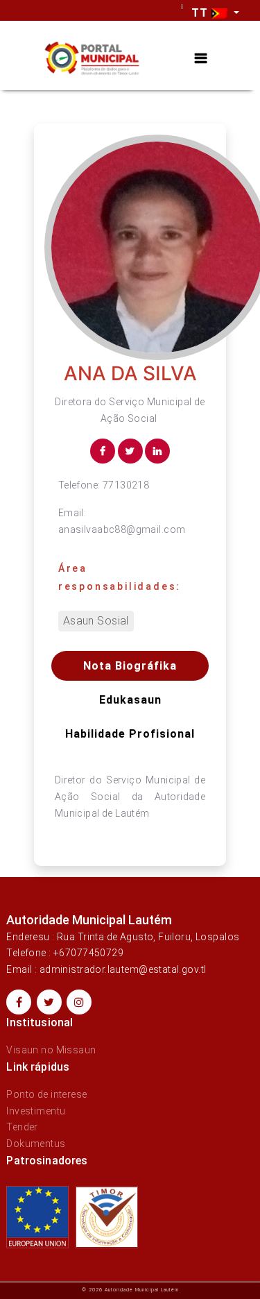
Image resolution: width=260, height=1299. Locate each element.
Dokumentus (35, 1143)
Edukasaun (130, 699)
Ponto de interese (46, 1094)
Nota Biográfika (130, 665)
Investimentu (35, 1111)
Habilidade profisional (130, 733)
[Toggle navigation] (200, 58)
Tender (22, 1126)
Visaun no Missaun (51, 1049)
